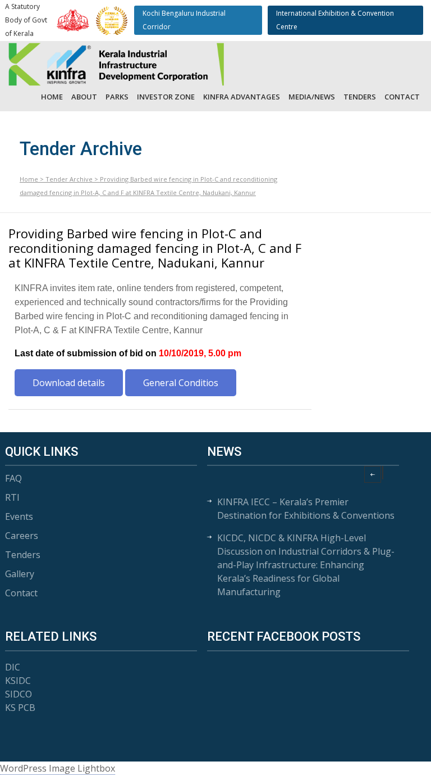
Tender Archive (69, 179)
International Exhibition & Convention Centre (335, 19)
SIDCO (18, 694)
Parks (117, 97)
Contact (402, 97)
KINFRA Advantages (241, 97)
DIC (12, 667)
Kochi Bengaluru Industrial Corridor (184, 19)
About (84, 97)
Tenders (359, 97)
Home (52, 97)
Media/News (311, 97)
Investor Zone (166, 97)
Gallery (19, 574)
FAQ (13, 478)
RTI (12, 497)
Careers (21, 535)
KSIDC (18, 680)
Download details (69, 383)
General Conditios (180, 383)
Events (19, 516)
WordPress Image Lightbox (57, 768)
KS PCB (20, 707)
